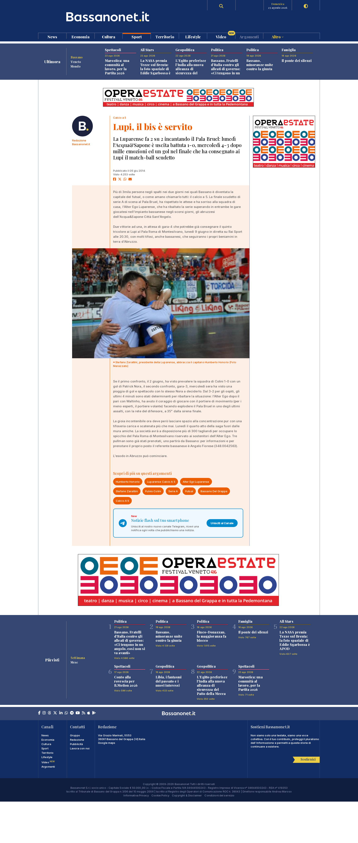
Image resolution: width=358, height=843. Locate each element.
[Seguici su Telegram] (72, 713)
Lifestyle (193, 36)
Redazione (77, 739)
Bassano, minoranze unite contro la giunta (259, 64)
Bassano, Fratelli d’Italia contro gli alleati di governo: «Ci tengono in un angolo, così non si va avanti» (226, 70)
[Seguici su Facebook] (39, 713)
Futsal (189, 491)
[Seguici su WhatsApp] (66, 713)
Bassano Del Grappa (214, 491)
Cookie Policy (160, 795)
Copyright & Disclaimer (187, 795)
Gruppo (75, 735)
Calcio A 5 (122, 500)
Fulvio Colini (153, 491)
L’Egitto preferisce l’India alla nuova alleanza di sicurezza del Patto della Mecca (190, 68)
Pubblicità (76, 744)
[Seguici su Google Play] (94, 713)
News (52, 36)
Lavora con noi (80, 748)
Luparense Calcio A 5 (161, 481)
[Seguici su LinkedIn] (61, 713)
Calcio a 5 (119, 117)
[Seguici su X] (55, 713)
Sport (137, 36)
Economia (80, 36)
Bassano (77, 57)
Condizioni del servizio (219, 795)
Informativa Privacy (136, 795)
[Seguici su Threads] (49, 713)
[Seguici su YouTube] (78, 713)
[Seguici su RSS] (83, 713)
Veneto (76, 62)
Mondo (76, 66)
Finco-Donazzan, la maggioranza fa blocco (211, 636)
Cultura (108, 36)
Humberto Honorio (128, 481)
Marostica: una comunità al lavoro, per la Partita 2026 (117, 66)
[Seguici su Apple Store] (88, 713)
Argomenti (249, 36)
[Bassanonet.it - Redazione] (82, 126)
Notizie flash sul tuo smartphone (160, 520)
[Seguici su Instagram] (44, 713)
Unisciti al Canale (222, 523)
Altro (277, 36)
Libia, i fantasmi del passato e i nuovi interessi (168, 681)
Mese (74, 662)
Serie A (173, 491)
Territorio (164, 36)
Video (225, 36)
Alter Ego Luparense (196, 481)
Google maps (106, 742)
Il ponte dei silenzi (297, 60)
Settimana (78, 658)
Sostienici (308, 759)
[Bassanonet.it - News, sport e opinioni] (108, 16)
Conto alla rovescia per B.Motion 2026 (126, 681)
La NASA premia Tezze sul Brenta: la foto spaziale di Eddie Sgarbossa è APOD (155, 68)
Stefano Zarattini (127, 491)
